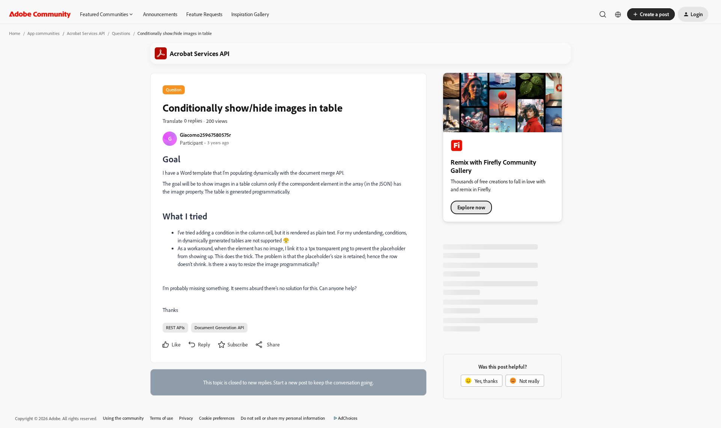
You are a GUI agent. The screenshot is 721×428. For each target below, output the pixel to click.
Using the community (123, 418)
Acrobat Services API (86, 33)
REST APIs (175, 327)
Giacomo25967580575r (205, 135)
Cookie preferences (217, 418)
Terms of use (161, 418)
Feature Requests (204, 14)
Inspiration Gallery (250, 14)
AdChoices (347, 418)
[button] (651, 14)
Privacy (186, 418)
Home (14, 33)
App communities (43, 33)
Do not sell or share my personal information (283, 418)
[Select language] (618, 14)
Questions (121, 33)
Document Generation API (219, 327)
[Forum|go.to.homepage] (40, 14)
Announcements (160, 14)
